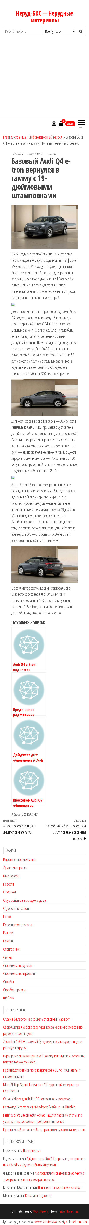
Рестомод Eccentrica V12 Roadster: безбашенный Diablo (39, 1107)
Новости (8, 884)
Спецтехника (11, 949)
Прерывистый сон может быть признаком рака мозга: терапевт (44, 1129)
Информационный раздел (45, 137)
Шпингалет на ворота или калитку (58, 1187)
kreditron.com (78, 1221)
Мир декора (11, 875)
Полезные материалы (17, 924)
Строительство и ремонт (19, 973)
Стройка (8, 981)
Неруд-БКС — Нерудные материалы (44, 16)
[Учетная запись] (54, 123)
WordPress (40, 1211)
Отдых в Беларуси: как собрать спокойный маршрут (36, 1019)
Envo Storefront (69, 1211)
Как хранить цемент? (38, 1195)
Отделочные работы (16, 908)
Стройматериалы (14, 989)
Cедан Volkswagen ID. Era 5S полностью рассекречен (37, 1098)
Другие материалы (15, 867)
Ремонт (8, 940)
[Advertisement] (44, 81)
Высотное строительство (19, 859)
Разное (8, 932)
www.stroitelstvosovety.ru (51, 1221)
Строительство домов (17, 965)
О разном (9, 892)
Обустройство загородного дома (24, 900)
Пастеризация (32, 1150)
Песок (7, 916)
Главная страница (14, 137)
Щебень (8, 998)
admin (39, 154)
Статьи (7, 957)
